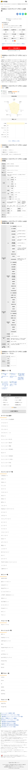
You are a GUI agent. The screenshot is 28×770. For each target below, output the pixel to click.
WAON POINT (4, 578)
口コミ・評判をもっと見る (14, 140)
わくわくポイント (5, 605)
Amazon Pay (4, 660)
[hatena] (23, 14)
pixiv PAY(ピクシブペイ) (6, 657)
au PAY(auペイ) (4, 654)
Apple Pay (3, 703)
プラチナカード (4, 426)
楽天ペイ (3, 634)
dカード (3, 555)
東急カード (3, 545)
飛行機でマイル (18, 402)
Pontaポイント (4, 608)
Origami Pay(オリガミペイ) (7, 647)
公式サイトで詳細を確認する (14, 48)
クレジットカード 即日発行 (7, 449)
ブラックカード (4, 429)
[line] (26, 14)
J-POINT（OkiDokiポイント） (7, 595)
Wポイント (5, 402)
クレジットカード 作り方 (6, 439)
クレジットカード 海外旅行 (7, 456)
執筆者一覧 (20, 764)
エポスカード (4, 515)
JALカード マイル (5, 624)
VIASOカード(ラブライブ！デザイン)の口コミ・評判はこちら (13, 44)
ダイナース (3, 488)
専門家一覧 (16, 764)
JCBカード (3, 479)
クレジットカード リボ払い (7, 459)
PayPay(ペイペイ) (5, 637)
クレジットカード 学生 (6, 462)
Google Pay (3, 706)
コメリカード (4, 565)
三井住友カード (4, 475)
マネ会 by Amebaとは (6, 764)
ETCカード (3, 436)
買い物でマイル (18, 397)
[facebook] (17, 14)
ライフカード (4, 528)
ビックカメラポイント (6, 591)
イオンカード (4, 505)
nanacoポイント (4, 585)
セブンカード (4, 558)
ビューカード (4, 525)
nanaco (2, 677)
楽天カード (3, 502)
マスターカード (4, 492)
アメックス (3, 485)
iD (1, 683)
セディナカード (4, 542)
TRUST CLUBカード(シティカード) (9, 562)
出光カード (3, 538)
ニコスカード (4, 548)
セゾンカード (4, 522)
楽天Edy (3, 690)
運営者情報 (12, 764)
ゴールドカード (4, 422)
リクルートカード (5, 532)
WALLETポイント (5, 588)
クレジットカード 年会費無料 (7, 419)
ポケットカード (4, 535)
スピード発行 (18, 400)
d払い (2, 644)
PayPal (2, 664)
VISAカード (3, 482)
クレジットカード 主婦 (6, 466)
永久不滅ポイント (5, 601)
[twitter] (20, 14)
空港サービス (6, 404)
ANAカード (3, 498)
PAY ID (2, 667)
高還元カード (6, 397)
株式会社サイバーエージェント (22, 756)
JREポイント (4, 598)
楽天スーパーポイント (6, 581)
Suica (2, 680)
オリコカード (4, 512)
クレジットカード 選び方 (6, 442)
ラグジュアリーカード (6, 518)
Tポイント (3, 615)
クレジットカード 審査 (6, 446)
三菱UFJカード (4, 568)
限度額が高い (18, 404)
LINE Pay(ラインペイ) (6, 640)
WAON (2, 687)
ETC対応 (5, 400)
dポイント (3, 611)
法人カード (3, 452)
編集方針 (24, 764)
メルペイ (3, 650)
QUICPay (3, 693)
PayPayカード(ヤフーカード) (7, 508)
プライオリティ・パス (6, 432)
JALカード (3, 495)
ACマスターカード (5, 552)
